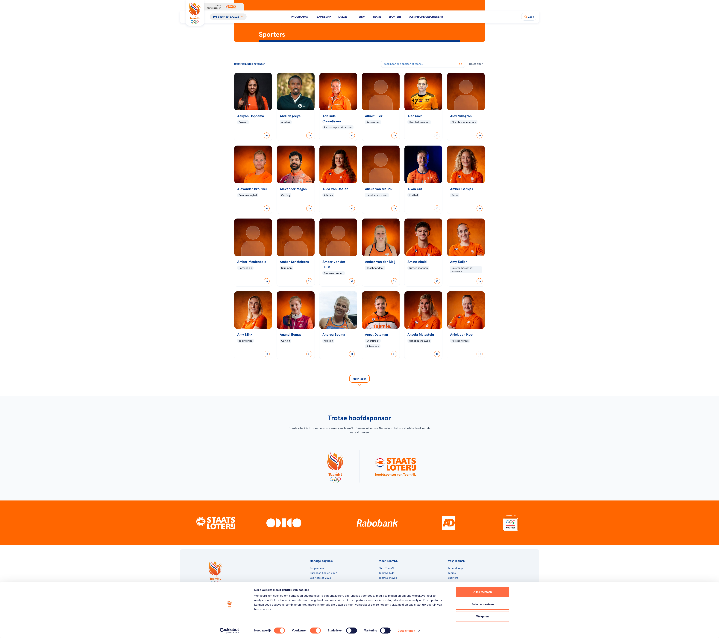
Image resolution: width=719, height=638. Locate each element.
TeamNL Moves (388, 577)
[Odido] (283, 522)
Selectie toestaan (482, 604)
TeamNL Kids (386, 573)
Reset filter (476, 63)
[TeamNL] (335, 466)
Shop (362, 16)
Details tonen (406, 630)
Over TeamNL (387, 568)
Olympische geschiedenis (426, 16)
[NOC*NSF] (510, 523)
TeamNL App (323, 16)
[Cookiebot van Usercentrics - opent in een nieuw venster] (229, 631)
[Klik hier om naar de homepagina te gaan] (195, 13)
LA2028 (342, 16)
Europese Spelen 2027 (323, 573)
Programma (299, 16)
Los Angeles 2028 (320, 577)
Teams (377, 16)
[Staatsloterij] (215, 523)
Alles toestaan (482, 591)
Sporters (395, 16)
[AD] (448, 523)
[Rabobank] (377, 523)
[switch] (315, 631)
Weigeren (482, 616)
